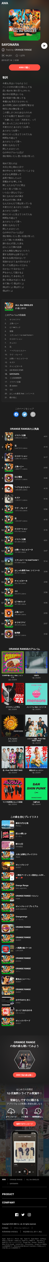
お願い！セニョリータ (19, 358)
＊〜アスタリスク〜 (18, 350)
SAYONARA (14, 1183)
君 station (13, 385)
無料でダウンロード (24, 1123)
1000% (36, 675)
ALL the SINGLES (24, 305)
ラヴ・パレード (16, 354)
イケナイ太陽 (15, 381)
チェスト (13, 342)
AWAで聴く (24, 67)
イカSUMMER (15, 378)
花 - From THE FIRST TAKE (12, 770)
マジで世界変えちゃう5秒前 (12, 802)
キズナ (12, 362)
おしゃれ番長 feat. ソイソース (22, 393)
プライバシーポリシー (21, 1228)
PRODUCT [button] (8, 1194)
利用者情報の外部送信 (10, 1231)
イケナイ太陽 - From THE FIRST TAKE (36, 739)
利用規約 (5, 1228)
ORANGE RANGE (23, 49)
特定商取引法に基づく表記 (32, 1231)
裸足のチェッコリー (36, 770)
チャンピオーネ (16, 366)
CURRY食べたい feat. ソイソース (12, 676)
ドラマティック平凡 (13, 707)
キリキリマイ (15, 319)
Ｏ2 (11, 389)
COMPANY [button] (8, 1202)
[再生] (44, 46)
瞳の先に (13, 397)
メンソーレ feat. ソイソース (36, 707)
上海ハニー (14, 323)
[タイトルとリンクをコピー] (33, 414)
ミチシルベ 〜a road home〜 (21, 335)
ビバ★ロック (15, 327)
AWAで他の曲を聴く (24, 1075)
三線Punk (36, 802)
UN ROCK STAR (16, 370)
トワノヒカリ (12, 738)
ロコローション (16, 339)
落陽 (11, 331)
